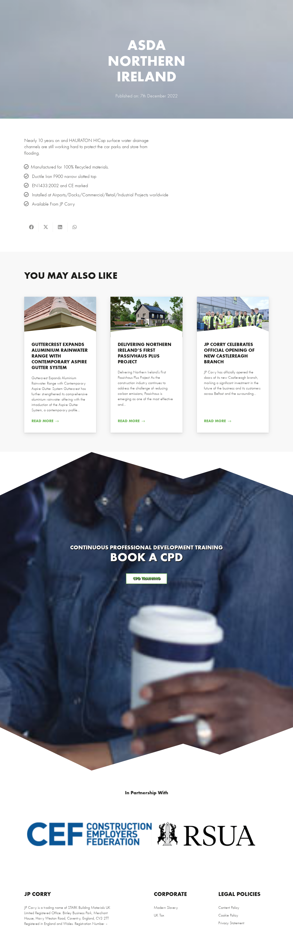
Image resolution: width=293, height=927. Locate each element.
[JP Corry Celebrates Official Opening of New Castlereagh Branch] (233, 365)
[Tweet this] (46, 227)
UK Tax (159, 915)
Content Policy (228, 908)
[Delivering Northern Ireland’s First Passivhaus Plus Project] (146, 365)
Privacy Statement (231, 923)
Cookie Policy (228, 915)
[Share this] (31, 227)
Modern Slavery (166, 908)
